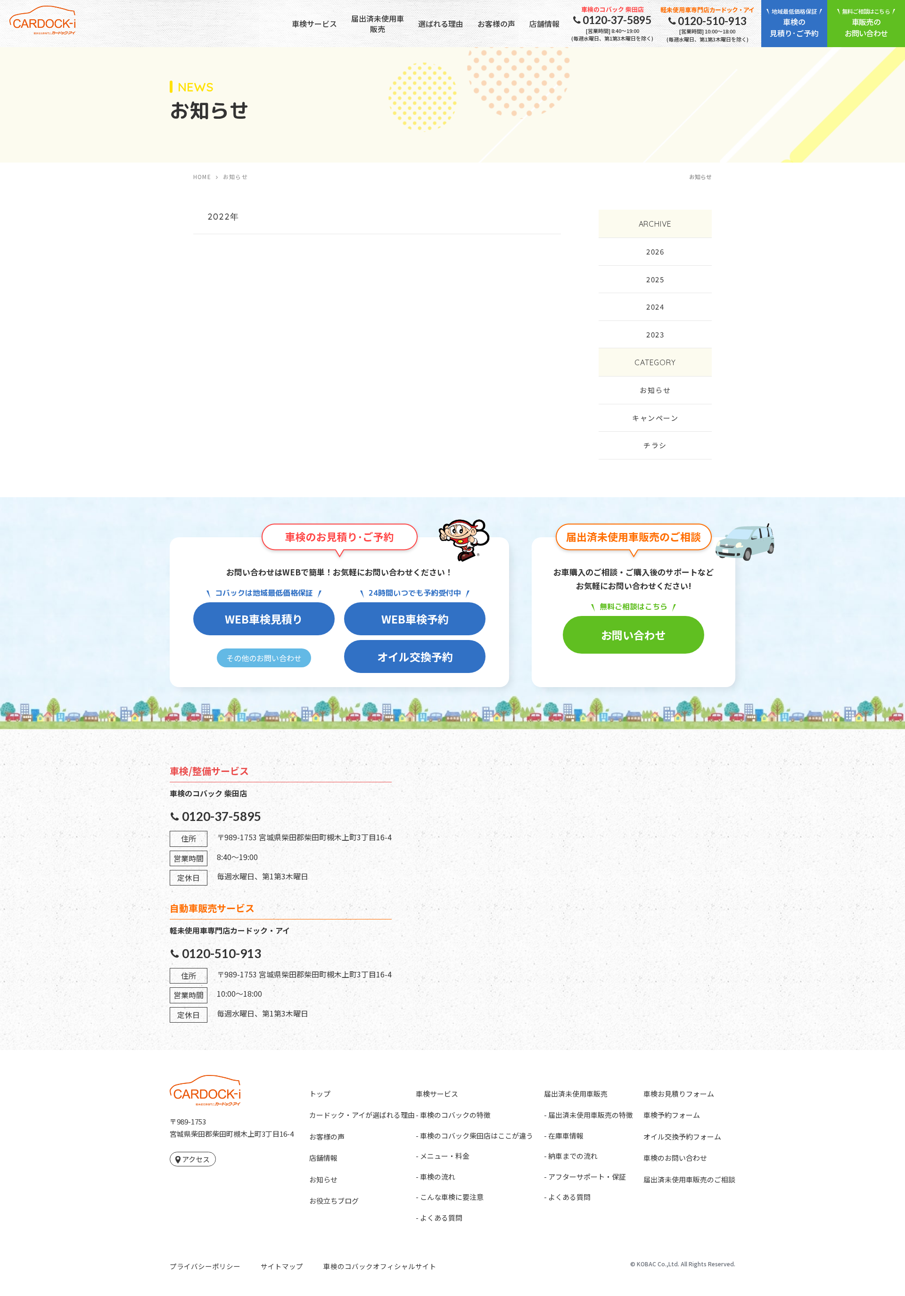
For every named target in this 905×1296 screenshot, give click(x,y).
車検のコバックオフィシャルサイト (379, 1266)
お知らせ (655, 390)
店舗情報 (544, 23)
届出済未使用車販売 (377, 23)
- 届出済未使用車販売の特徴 (588, 1115)
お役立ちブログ (334, 1201)
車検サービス (314, 23)
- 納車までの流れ (571, 1156)
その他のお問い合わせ (264, 658)
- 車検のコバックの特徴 (453, 1115)
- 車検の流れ (435, 1176)
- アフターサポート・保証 (585, 1176)
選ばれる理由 (440, 23)
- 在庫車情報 (564, 1135)
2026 (655, 251)
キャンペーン (655, 418)
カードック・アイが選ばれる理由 (362, 1115)
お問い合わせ (633, 635)
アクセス (196, 1159)
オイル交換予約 (415, 656)
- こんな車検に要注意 (450, 1197)
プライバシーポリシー (205, 1266)
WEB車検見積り (264, 619)
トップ (319, 1094)
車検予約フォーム (671, 1115)
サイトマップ (282, 1266)
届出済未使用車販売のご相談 (689, 1179)
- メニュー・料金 (442, 1156)
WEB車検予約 (415, 619)
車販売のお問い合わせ (866, 23)
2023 (655, 334)
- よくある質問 (439, 1217)
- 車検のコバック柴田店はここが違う (474, 1135)
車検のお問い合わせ (675, 1158)
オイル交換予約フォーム (682, 1136)
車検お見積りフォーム (678, 1094)
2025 (655, 279)
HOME (202, 176)
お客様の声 (496, 23)
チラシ (655, 445)
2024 (655, 307)
